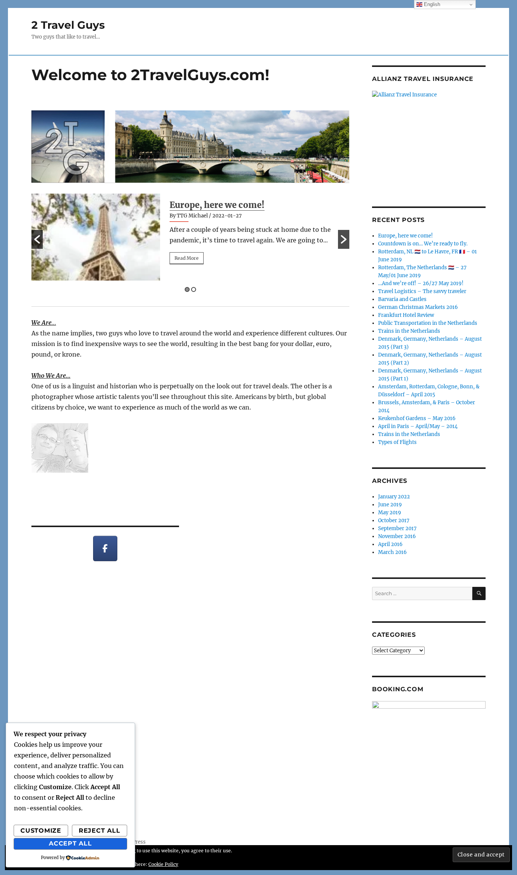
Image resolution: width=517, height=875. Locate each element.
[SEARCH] (479, 593)
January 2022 (394, 496)
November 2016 (397, 536)
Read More (186, 258)
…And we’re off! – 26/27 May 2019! (421, 283)
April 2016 (390, 544)
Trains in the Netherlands (409, 331)
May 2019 (389, 512)
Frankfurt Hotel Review (406, 315)
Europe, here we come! (217, 205)
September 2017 (397, 528)
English (431, 4)
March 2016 (392, 552)
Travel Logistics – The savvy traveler (422, 291)
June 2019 (390, 504)
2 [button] (193, 289)
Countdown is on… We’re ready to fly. (422, 243)
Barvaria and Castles (402, 299)
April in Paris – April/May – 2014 (418, 426)
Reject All (99, 830)
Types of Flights (397, 442)
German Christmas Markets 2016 (418, 307)
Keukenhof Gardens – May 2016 (417, 418)
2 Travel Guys (68, 25)
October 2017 (394, 520)
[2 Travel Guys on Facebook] (105, 548)
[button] (37, 239)
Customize (40, 830)
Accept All (70, 843)
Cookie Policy (163, 864)
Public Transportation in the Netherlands (427, 323)
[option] (190, 237)
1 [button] (187, 289)
